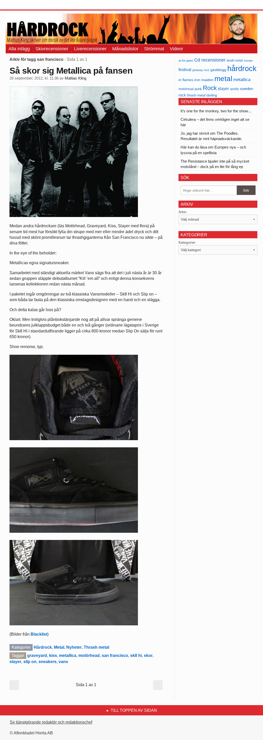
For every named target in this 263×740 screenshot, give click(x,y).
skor (148, 655)
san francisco (115, 655)
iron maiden (203, 80)
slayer (15, 661)
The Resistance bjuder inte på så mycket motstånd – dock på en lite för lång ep (215, 164)
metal (223, 79)
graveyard (37, 655)
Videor (176, 48)
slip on (29, 661)
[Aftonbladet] (25, 5)
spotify (234, 89)
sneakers (48, 661)
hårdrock (242, 68)
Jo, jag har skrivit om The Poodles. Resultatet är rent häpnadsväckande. (211, 136)
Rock (210, 87)
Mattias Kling (75, 78)
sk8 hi (136, 655)
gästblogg (218, 70)
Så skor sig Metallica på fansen (71, 70)
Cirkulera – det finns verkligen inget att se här (215, 122)
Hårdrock (43, 647)
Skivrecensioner (51, 48)
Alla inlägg (19, 48)
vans (63, 661)
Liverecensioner (90, 48)
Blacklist (39, 634)
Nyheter (74, 647)
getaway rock (200, 70)
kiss (53, 655)
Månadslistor (125, 48)
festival (185, 69)
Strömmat (154, 48)
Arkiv (182, 212)
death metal (235, 60)
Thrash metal (96, 647)
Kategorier (187, 242)
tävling (211, 95)
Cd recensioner (210, 60)
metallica (67, 655)
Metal (59, 647)
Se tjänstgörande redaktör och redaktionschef (51, 722)
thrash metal (196, 95)
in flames (186, 80)
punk (198, 89)
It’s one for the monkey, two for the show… (216, 111)
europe (248, 60)
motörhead (89, 655)
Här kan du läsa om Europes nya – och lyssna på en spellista (213, 150)
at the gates (186, 60)
